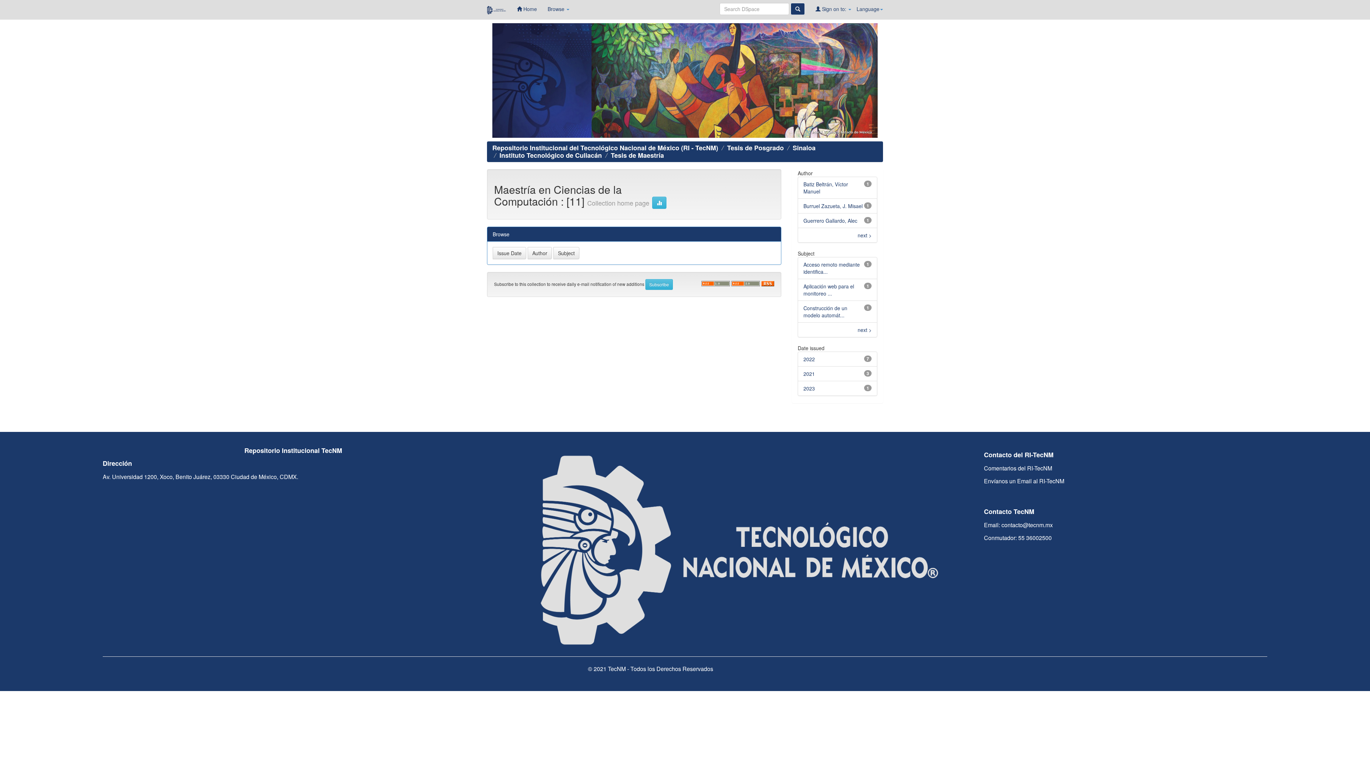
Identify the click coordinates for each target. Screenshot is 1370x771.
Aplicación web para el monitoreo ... (828, 290)
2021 (809, 373)
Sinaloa (804, 147)
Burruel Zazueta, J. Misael (833, 206)
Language (868, 8)
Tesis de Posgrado (755, 147)
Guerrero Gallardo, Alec (830, 220)
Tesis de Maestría (637, 155)
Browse (557, 8)
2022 (809, 359)
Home (529, 8)
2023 (809, 388)
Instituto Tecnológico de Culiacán (550, 155)
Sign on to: (834, 8)
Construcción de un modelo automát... (825, 311)
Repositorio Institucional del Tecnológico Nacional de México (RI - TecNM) (605, 147)
